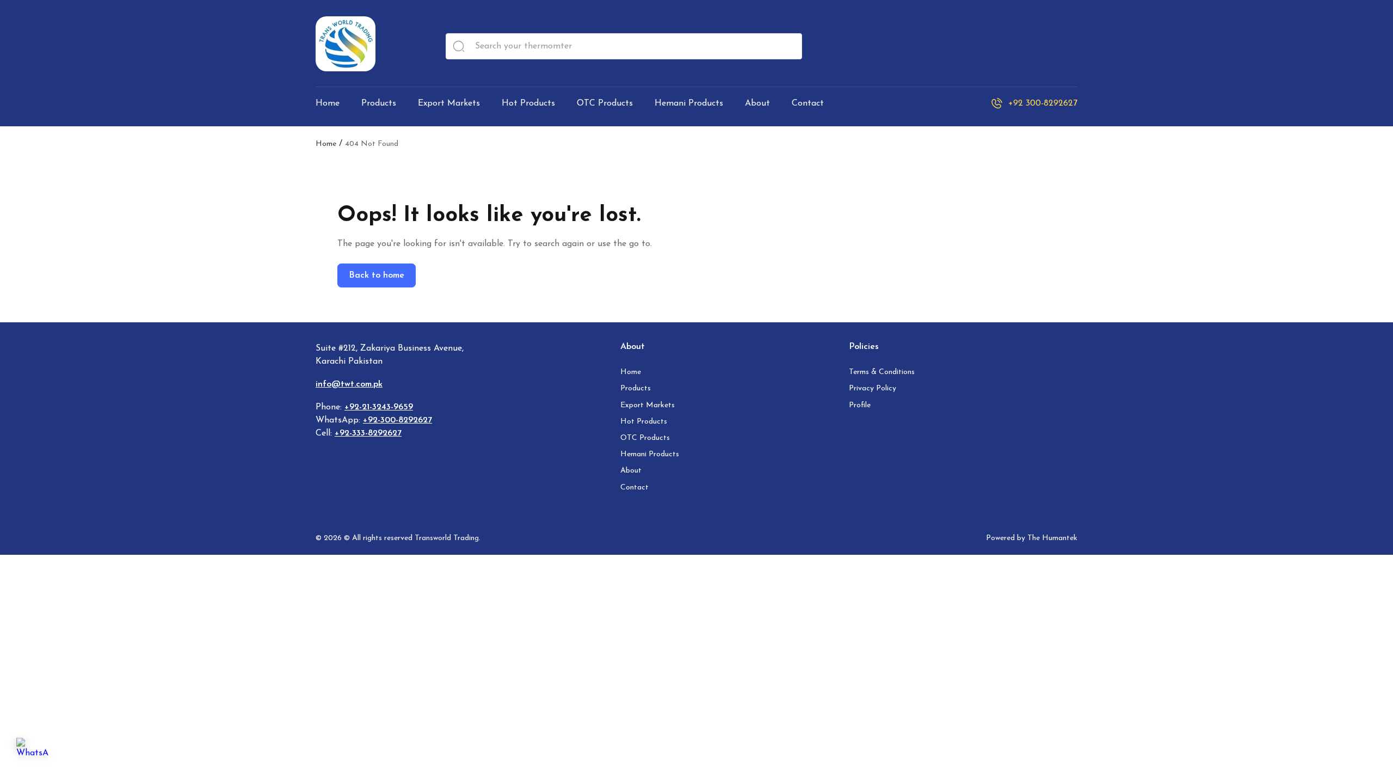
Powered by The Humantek (1031, 538)
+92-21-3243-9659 (378, 407)
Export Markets (647, 405)
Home (326, 144)
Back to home (376, 275)
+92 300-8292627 (1042, 103)
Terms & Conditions (882, 372)
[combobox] (624, 46)
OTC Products (645, 438)
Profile (860, 405)
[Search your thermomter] (459, 46)
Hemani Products (649, 454)
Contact (634, 487)
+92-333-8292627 (368, 433)
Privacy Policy (872, 388)
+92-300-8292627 (397, 420)
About (631, 471)
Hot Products (643, 422)
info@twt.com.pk (349, 384)
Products (635, 388)
